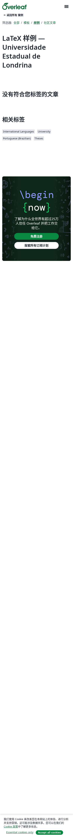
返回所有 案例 (13, 15)
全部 (16, 23)
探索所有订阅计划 (36, 245)
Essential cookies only (19, 832)
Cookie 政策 (11, 826)
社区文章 (50, 23)
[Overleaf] (14, 6)
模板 (27, 23)
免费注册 (36, 236)
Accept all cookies (49, 832)
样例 (37, 23)
